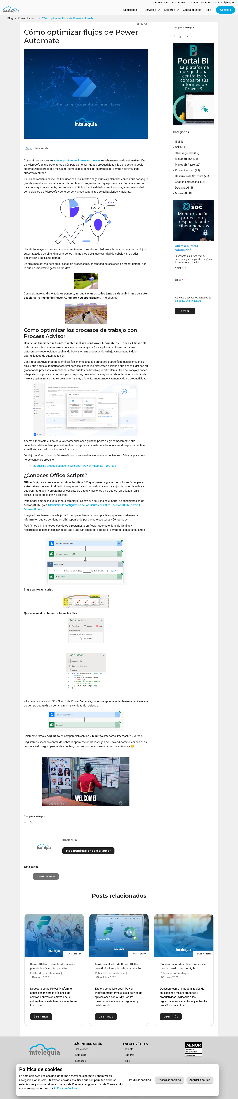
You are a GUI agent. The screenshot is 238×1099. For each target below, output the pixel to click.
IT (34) (179, 141)
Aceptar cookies (199, 1080)
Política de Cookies (66, 1088)
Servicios (80, 1055)
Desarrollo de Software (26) (192, 176)
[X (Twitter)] (31, 822)
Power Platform (27, 18)
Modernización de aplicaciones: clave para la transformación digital (183, 966)
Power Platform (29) (187, 170)
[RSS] (142, 24)
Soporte (129, 1055)
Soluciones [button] (130, 9)
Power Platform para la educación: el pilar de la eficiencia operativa (53, 966)
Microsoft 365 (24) (186, 159)
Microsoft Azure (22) (187, 164)
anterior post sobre (76, 160)
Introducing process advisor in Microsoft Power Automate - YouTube (74, 465)
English (231, 2)
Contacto (225, 9)
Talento (129, 1049)
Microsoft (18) (184, 193)
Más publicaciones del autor (88, 850)
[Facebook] (25, 822)
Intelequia (69, 840)
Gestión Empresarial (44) (190, 182)
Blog (208, 9)
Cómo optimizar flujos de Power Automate (68, 18)
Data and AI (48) (184, 187)
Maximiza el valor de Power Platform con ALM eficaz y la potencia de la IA (118, 966)
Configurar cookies (138, 1080)
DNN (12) (180, 147)
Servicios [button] (150, 9)
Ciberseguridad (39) (187, 153)
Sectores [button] (169, 9)
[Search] (146, 24)
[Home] (138, 24)
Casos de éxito (192, 9)
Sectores (80, 1060)
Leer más (41, 1016)
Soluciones (82, 1049)
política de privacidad (189, 300)
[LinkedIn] (38, 822)
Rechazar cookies (169, 1080)
